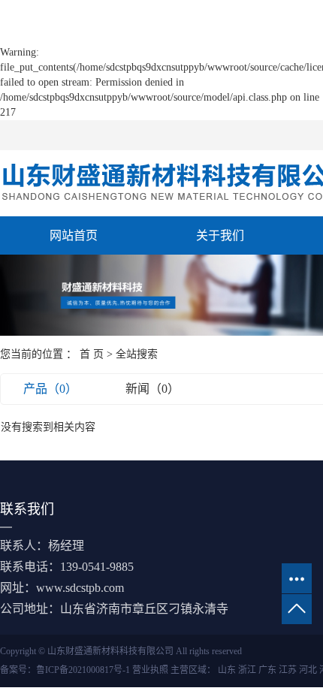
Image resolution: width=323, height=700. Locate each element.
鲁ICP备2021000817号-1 (83, 670)
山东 (227, 670)
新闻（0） (152, 388)
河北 (308, 670)
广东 (267, 670)
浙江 (247, 670)
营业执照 (150, 670)
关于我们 (220, 235)
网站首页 (74, 235)
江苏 (288, 670)
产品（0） (50, 388)
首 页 (92, 354)
